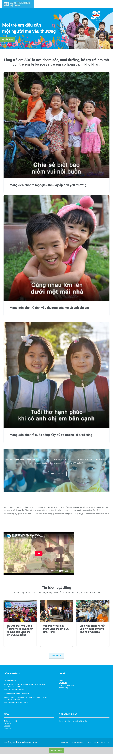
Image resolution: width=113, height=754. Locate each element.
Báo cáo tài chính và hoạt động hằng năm (73, 721)
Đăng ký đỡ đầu (57, 474)
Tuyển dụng (63, 683)
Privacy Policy (63, 688)
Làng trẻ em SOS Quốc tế (67, 685)
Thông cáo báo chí (10, 721)
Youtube (7, 726)
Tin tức (89, 742)
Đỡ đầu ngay (7, 39)
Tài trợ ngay (56, 750)
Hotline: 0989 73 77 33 (101, 742)
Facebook (7, 723)
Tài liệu (61, 680)
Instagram (7, 728)
